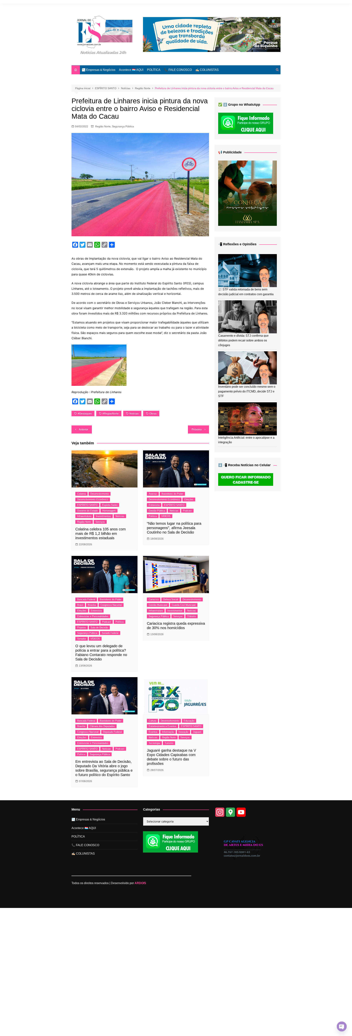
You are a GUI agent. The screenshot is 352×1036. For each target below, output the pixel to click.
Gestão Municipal (158, 605)
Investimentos (103, 516)
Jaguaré (197, 732)
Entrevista (154, 505)
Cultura (152, 720)
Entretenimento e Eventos (162, 726)
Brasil (80, 605)
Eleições (188, 499)
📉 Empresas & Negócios (98, 69)
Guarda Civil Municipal (184, 605)
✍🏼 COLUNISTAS (207, 69)
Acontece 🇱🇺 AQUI (131, 69)
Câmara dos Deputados (102, 726)
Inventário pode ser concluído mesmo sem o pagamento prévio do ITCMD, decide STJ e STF (246, 391)
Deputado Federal (112, 732)
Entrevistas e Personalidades (92, 616)
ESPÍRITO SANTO (87, 505)
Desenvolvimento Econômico (92, 499)
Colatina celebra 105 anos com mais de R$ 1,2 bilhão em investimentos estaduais (100, 533)
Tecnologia (154, 743)
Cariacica (154, 599)
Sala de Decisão (99, 627)
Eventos (153, 732)
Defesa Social (170, 599)
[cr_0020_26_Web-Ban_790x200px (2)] (211, 34)
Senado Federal (110, 633)
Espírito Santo (109, 505)
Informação (168, 732)
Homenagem (109, 510)
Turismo (169, 743)
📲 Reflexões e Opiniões (237, 244)
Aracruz (153, 493)
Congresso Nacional (111, 605)
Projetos (81, 627)
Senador (81, 638)
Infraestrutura (84, 516)
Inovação (183, 732)
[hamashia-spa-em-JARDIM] (247, 192)
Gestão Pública (157, 510)
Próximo (197, 429)
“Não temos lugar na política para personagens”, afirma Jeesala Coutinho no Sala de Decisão (174, 527)
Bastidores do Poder (172, 493)
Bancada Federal (86, 599)
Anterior (83, 429)
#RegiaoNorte (110, 413)
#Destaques (85, 413)
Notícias (119, 516)
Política (153, 516)
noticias (134, 413)
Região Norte (103, 126)
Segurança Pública (123, 126)
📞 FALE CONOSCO (178, 69)
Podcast (187, 510)
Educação (189, 720)
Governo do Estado (87, 510)
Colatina (81, 493)
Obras (153, 413)
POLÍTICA (153, 69)
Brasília (92, 605)
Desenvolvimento (99, 493)
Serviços (100, 521)
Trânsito (191, 616)
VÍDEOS (165, 516)
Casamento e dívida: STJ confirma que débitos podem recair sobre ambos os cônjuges (243, 340)
